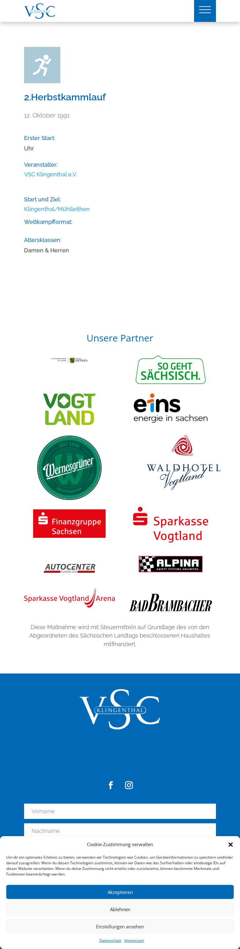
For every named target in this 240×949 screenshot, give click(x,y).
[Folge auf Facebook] (111, 785)
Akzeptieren (120, 892)
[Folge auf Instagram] (129, 785)
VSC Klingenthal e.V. (50, 174)
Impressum (134, 940)
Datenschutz (110, 940)
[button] (231, 844)
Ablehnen (120, 909)
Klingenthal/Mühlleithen (57, 209)
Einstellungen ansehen (120, 926)
